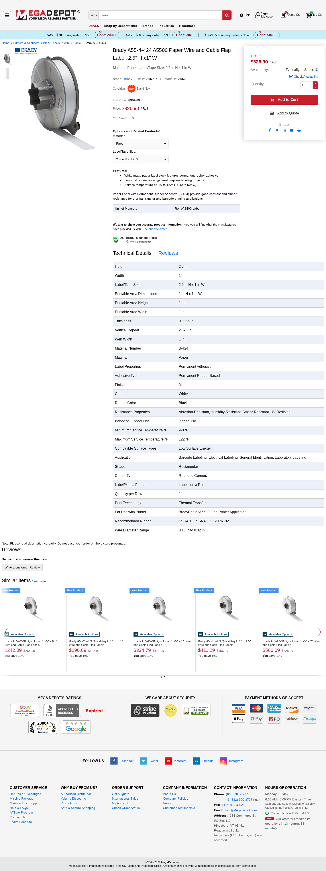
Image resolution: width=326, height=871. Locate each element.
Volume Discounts (73, 798)
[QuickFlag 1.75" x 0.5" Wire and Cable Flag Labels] (34, 607)
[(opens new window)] (8, 59)
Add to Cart (288, 100)
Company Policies (175, 798)
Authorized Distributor (76, 794)
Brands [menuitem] (147, 26)
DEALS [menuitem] (93, 26)
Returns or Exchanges (25, 794)
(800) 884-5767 (237, 794)
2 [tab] (164, 678)
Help (247, 15)
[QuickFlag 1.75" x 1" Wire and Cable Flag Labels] (163, 607)
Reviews (168, 253)
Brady (128, 79)
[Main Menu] (7, 15)
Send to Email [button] (291, 130)
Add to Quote (288, 113)
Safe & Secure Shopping (78, 808)
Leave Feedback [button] (21, 822)
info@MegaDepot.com (241, 810)
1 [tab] (161, 678)
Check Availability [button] (306, 76)
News (167, 803)
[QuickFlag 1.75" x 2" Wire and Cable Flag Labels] (292, 607)
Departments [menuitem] (120, 26)
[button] (316, 70)
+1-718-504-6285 (234, 805)
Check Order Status (126, 808)
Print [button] (299, 130)
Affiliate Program (21, 812)
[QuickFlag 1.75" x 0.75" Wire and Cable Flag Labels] (98, 607)
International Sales (125, 798)
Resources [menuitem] (187, 26)
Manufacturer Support (25, 803)
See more (39, 581)
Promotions (69, 803)
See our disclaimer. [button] (155, 229)
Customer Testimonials (179, 808)
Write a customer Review (22, 567)
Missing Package (21, 798)
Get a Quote (120, 794)
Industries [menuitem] (166, 26)
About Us (169, 794)
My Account (120, 803)
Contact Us (17, 817)
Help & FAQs (19, 808)
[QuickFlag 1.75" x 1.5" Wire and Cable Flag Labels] (227, 607)
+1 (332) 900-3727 (239, 799)
